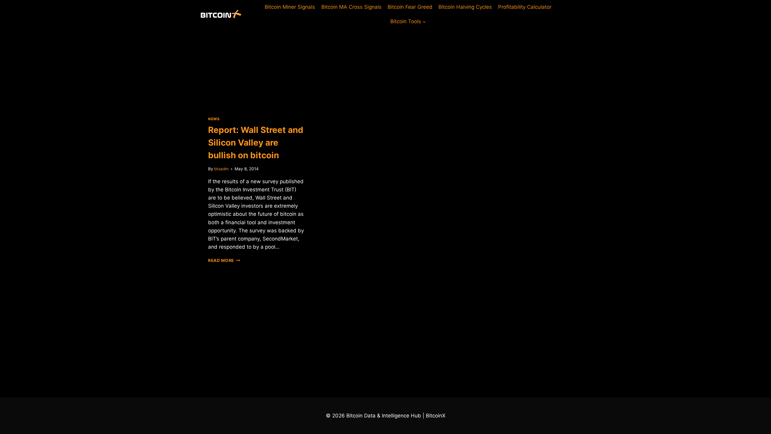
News (214, 119)
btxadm (221, 168)
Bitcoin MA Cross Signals (351, 7)
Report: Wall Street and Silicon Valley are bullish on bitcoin (255, 142)
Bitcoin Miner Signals (290, 7)
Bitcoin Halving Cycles (465, 7)
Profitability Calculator (524, 7)
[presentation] (256, 67)
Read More (224, 260)
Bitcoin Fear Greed (410, 7)
